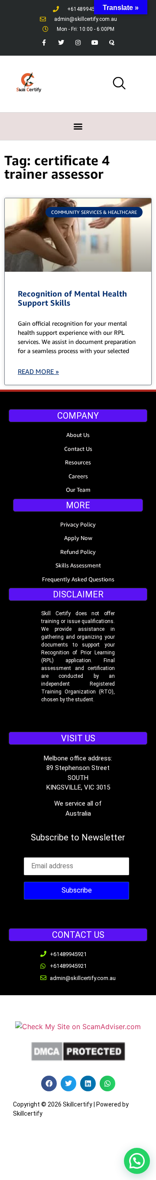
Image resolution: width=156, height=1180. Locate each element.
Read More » (38, 371)
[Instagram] (77, 42)
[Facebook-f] (44, 42)
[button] (78, 126)
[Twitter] (60, 42)
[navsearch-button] (119, 84)
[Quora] (112, 42)
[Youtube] (95, 42)
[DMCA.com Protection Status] (78, 1059)
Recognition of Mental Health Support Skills (72, 298)
